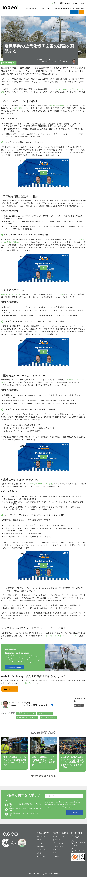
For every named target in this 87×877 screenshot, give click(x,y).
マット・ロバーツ (48, 59)
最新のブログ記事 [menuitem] (58, 836)
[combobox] (61, 3)
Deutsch (74, 3)
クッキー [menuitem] (56, 856)
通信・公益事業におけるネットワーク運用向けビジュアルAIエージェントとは (14, 761)
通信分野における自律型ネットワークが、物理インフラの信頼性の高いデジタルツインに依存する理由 (72, 762)
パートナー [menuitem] (40, 843)
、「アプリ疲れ (58, 294)
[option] (67, 3)
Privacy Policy (69, 808)
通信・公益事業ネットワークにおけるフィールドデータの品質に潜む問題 (43, 761)
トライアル (74, 12)
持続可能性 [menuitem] (40, 846)
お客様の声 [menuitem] (56, 840)
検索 (55, 3)
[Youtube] (72, 837)
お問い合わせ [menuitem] (41, 856)
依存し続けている (20, 108)
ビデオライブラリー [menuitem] (43, 850)
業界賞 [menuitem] (39, 840)
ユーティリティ (46, 713)
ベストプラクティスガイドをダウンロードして (60, 635)
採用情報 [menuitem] (39, 853)
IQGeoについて (43, 833)
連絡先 (82, 3)
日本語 (61, 3)
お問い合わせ (29, 683)
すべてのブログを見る (43, 775)
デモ (81, 12)
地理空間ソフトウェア (26, 713)
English (67, 3)
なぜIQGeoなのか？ (33, 8)
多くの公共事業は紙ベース (59, 105)
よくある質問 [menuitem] (41, 836)
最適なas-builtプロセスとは (41, 483)
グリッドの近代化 (49, 717)
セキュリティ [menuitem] (57, 850)
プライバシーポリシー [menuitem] (59, 846)
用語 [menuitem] (54, 853)
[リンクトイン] (77, 837)
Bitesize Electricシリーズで (11, 294)
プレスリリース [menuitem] (58, 843)
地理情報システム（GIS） (28, 717)
